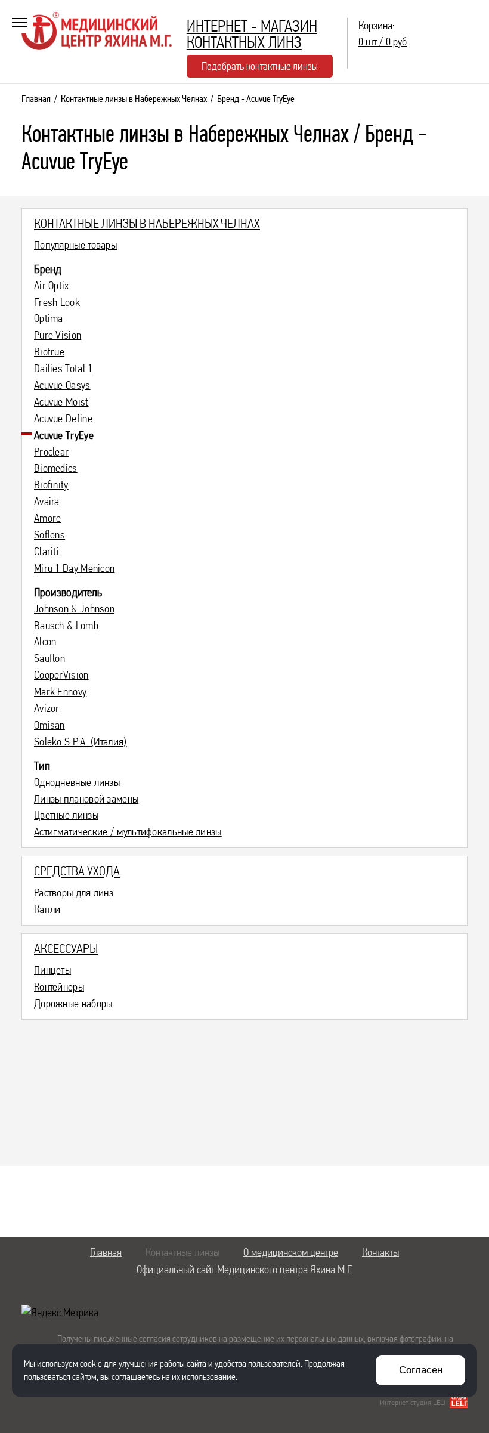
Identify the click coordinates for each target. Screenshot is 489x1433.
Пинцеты (52, 970)
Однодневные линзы (77, 782)
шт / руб (382, 33)
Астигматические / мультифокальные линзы (128, 832)
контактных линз (252, 34)
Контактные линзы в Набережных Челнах (134, 98)
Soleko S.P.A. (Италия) (80, 742)
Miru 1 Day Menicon (74, 568)
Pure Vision (57, 335)
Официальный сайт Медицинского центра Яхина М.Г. (245, 1269)
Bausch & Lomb (66, 626)
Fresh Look (57, 302)
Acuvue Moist (61, 402)
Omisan (49, 725)
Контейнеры (59, 987)
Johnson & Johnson (74, 609)
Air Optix (51, 286)
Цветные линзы (66, 815)
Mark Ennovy (60, 692)
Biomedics (56, 468)
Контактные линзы (182, 1252)
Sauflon (49, 658)
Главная (36, 98)
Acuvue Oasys (62, 385)
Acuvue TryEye (64, 435)
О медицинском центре (290, 1252)
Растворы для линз (73, 893)
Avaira (47, 501)
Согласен (420, 1370)
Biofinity (51, 485)
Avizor (47, 708)
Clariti (46, 552)
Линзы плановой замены (86, 799)
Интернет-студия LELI (412, 1402)
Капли (47, 909)
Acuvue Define (63, 419)
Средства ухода (77, 870)
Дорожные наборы (73, 1004)
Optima (48, 318)
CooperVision (61, 675)
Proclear (51, 452)
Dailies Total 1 (63, 369)
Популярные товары (75, 245)
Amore (47, 518)
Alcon (45, 642)
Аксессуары (66, 948)
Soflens (49, 535)
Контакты (380, 1252)
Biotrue (49, 352)
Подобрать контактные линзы (260, 66)
